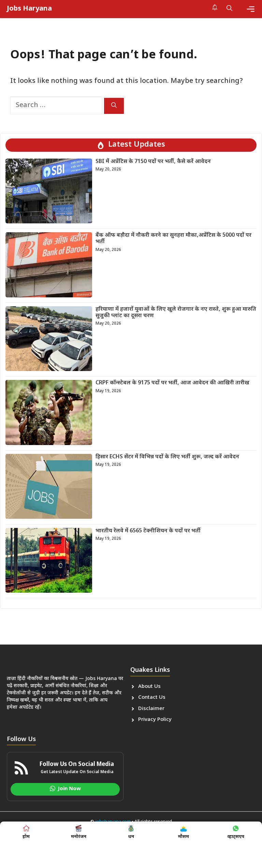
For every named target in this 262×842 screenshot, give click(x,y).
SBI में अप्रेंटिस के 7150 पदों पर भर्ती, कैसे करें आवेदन (153, 161)
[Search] (114, 106)
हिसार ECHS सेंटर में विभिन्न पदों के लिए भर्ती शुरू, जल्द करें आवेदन (167, 457)
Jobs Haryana (29, 8)
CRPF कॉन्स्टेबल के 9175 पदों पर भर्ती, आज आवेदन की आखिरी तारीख (172, 383)
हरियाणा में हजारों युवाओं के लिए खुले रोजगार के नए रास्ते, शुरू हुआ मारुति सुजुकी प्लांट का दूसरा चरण (176, 313)
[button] (229, 8)
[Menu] (250, 9)
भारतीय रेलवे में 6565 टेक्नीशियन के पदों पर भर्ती (148, 531)
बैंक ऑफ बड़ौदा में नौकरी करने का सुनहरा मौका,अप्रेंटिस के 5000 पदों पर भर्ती (173, 239)
